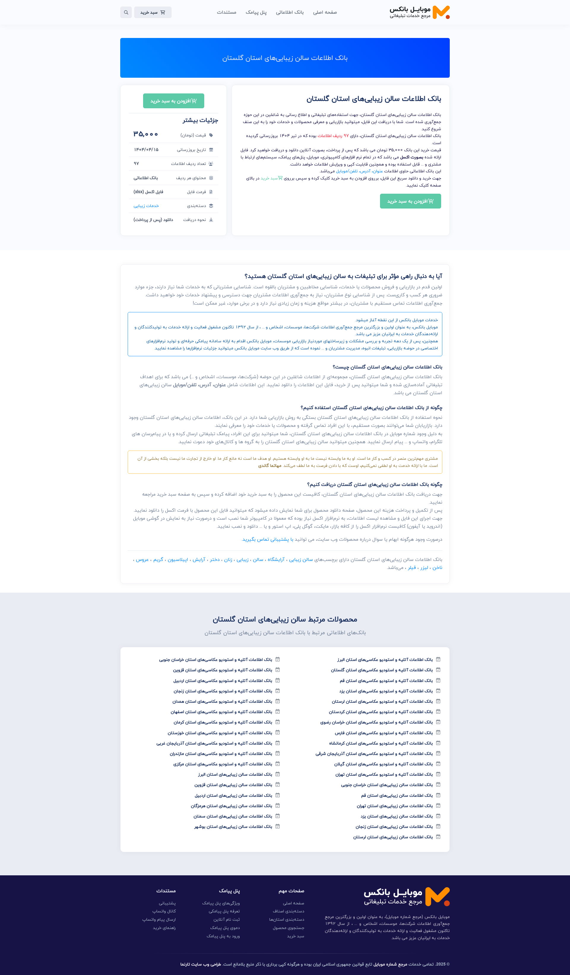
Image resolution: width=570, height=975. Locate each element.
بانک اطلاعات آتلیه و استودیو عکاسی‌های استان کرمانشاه (381, 743)
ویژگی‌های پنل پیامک (221, 903)
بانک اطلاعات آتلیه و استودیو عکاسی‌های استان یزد (386, 691)
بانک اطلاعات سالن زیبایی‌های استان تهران (395, 806)
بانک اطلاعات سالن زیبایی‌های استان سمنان (233, 816)
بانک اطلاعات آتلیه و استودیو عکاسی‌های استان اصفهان (221, 712)
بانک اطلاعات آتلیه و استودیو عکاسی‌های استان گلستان (382, 670)
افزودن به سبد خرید (407, 201)
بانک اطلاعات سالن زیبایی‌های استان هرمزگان (231, 806)
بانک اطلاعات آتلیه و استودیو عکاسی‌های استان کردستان (381, 712)
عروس (142, 559)
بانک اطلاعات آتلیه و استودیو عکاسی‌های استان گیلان (383, 764)
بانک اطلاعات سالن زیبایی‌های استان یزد (397, 816)
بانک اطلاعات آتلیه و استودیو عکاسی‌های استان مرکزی (222, 764)
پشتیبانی (167, 903)
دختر (215, 559)
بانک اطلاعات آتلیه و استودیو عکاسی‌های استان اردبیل (222, 680)
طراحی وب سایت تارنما (200, 964)
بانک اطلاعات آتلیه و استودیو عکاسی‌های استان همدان (222, 701)
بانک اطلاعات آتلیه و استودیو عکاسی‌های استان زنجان (223, 691)
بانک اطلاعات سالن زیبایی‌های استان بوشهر (233, 826)
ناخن (437, 567)
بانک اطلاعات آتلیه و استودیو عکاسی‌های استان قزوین (222, 670)
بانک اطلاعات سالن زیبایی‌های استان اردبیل (233, 795)
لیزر (424, 567)
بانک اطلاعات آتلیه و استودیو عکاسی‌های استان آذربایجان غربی (214, 743)
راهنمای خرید (164, 927)
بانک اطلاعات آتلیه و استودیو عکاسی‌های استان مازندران (221, 753)
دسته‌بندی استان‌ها (286, 919)
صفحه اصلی (293, 903)
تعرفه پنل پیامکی (224, 911)
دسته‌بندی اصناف (288, 911)
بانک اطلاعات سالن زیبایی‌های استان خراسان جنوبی (387, 785)
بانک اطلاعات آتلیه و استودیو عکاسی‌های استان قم (386, 680)
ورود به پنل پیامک (223, 936)
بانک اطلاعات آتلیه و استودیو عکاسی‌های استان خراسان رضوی (376, 722)
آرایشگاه (276, 559)
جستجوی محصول (288, 927)
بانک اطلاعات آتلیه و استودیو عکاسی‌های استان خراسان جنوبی (215, 659)
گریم (158, 559)
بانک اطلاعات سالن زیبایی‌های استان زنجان (394, 826)
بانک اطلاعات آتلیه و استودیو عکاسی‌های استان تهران (384, 774)
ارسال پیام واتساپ (159, 919)
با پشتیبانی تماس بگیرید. (267, 539)
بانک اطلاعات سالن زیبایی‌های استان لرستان (393, 837)
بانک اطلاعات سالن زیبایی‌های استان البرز (235, 774)
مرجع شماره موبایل (390, 964)
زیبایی (242, 559)
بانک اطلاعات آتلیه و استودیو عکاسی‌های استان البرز (385, 659)
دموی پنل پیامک (225, 927)
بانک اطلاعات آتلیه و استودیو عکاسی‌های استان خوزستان (220, 733)
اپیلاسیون (178, 559)
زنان (228, 559)
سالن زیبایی (301, 559)
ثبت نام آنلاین (226, 919)
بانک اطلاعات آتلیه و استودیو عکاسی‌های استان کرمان (223, 722)
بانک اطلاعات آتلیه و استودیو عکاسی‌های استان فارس (384, 733)
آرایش (199, 559)
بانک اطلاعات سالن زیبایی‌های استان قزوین (233, 785)
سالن (258, 559)
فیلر (412, 567)
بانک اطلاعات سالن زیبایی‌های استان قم (397, 795)
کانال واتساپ (164, 911)
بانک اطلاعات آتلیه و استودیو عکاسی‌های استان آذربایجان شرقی (374, 753)
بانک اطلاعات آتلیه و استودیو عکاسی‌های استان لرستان (382, 701)
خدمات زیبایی (146, 205)
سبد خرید (149, 12)
